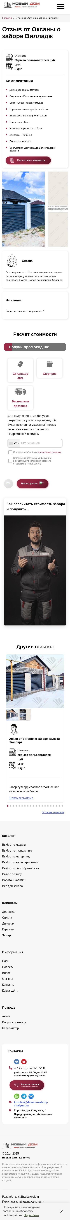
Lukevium (32, 1196)
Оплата (7, 917)
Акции (6, 1016)
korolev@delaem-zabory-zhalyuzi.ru (31, 1104)
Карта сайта (10, 990)
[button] (7, 806)
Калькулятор (10, 1028)
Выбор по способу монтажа (20, 868)
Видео (6, 972)
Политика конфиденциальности (23, 1201)
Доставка (8, 911)
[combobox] (14, 443)
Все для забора (12, 886)
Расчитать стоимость (31, 160)
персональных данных (49, 452)
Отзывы (7, 978)
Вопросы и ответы (14, 1022)
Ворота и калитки (13, 880)
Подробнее (31, 1215)
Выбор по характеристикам (20, 862)
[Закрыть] (62, 1211)
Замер (6, 935)
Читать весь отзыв (21, 798)
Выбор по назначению (17, 850)
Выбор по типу (12, 874)
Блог (5, 961)
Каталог (8, 836)
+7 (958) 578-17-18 (29, 1068)
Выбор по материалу (16, 856)
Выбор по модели (14, 844)
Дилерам (8, 923)
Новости (7, 967)
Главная (7, 17)
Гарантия (8, 929)
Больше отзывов (53, 812)
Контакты (8, 984)
